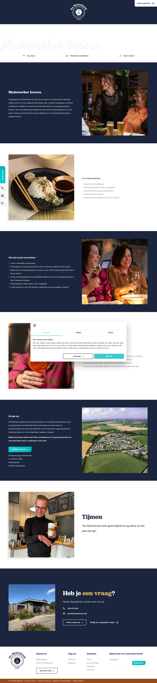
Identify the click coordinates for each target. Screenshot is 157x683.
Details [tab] (78, 333)
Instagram (72, 663)
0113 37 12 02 (73, 608)
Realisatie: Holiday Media (61, 681)
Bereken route (46, 671)
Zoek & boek (2, 175)
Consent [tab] (46, 333)
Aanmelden (139, 663)
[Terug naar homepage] (78, 12)
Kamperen (91, 666)
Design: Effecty (78, 681)
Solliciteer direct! (19, 449)
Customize (77, 356)
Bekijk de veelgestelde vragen (102, 622)
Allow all (109, 356)
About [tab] (110, 333)
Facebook (71, 659)
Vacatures (90, 670)
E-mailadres (114, 659)
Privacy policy (30, 681)
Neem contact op (73, 622)
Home (89, 659)
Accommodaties (93, 663)
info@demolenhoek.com (77, 613)
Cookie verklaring (44, 681)
